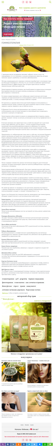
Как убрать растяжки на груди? (10, 391)
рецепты (23, 279)
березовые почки (33, 290)
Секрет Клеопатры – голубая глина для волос (38, 361)
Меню (3, 2)
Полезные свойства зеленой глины (11, 360)
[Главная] (12, 9)
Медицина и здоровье (10, 39)
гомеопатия (19, 282)
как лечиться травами (35, 282)
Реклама (27, 424)
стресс (16, 286)
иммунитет (31, 286)
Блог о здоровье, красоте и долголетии (32, 8)
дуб (16, 279)
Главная (3, 39)
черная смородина (36, 279)
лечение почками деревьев (13, 290)
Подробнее (8, 34)
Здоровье (21, 45)
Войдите (5, 293)
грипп (22, 286)
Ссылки (32, 424)
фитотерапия (7, 282)
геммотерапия (8, 279)
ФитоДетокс (7, 286)
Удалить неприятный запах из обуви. (37, 391)
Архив (22, 424)
